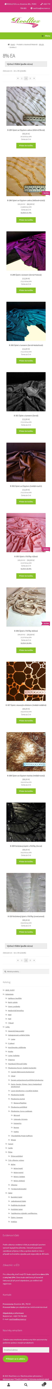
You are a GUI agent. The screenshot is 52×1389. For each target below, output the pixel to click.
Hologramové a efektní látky (19, 1035)
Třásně (11, 1023)
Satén (10, 1148)
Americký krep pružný (16, 1031)
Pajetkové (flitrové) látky (17, 1064)
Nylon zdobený (19, 1181)
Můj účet (8, 1385)
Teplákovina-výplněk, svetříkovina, (24, 1213)
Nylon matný (18, 1172)
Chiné (13, 1076)
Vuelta (16, 1132)
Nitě (9, 1015)
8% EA (41, 44)
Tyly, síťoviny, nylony (16, 1160)
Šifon (10, 1152)
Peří (9, 1019)
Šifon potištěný (17, 1156)
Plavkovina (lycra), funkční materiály (22, 1068)
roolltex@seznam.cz (17, 1319)
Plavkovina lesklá (17, 1095)
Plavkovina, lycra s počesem (21, 1111)
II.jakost (11, 1043)
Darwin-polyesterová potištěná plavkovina (27, 1080)
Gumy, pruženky (14, 1006)
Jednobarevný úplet (18, 1201)
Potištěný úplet (17, 1209)
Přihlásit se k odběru (15, 1358)
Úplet (10, 1193)
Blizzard (17, 1115)
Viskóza (14, 1222)
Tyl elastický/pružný (18, 1189)
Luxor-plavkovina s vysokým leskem (24, 1091)
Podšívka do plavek (18, 1205)
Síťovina (14, 1185)
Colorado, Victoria (20, 1119)
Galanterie (9, 994)
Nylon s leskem (19, 1177)
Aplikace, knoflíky (15, 998)
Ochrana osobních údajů (39, 1379)
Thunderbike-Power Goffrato (22, 1136)
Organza (11, 1060)
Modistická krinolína (16, 1010)
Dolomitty (17, 1123)
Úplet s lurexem (17, 1217)
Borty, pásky (13, 1002)
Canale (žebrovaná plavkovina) (22, 1072)
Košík (40, 1383)
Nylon (13, 1164)
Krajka (10, 1051)
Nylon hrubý (18, 1168)
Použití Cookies (21, 1379)
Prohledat (26, 1385)
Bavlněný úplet (16, 1197)
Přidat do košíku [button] (26, 145)
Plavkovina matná (18, 1099)
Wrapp (13, 1140)
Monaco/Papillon (20, 1103)
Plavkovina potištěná (19, 1107)
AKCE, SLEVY (10, 990)
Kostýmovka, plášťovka (17, 1047)
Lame (13, 1039)
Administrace (8, 1379)
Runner (16, 1127)
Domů (13, 44)
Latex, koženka (13, 1055)
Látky (7, 1027)
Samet (10, 1144)
